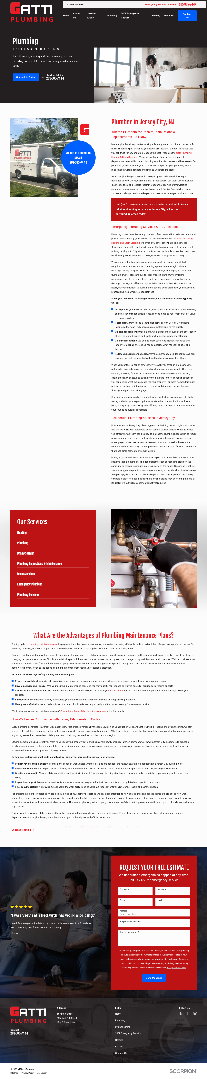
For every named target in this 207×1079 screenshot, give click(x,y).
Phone (122, 900)
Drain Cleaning (122, 1026)
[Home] (31, 12)
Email (159, 900)
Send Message (154, 977)
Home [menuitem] (66, 15)
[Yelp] (180, 1013)
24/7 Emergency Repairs (128, 1033)
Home (118, 1013)
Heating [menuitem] (156, 15)
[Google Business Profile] (195, 1013)
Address (123, 911)
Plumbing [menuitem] (112, 15)
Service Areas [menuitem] (91, 15)
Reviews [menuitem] (168, 15)
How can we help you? (129, 932)
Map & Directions (66, 1022)
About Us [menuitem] (76, 15)
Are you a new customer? (131, 921)
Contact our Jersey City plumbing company (83, 711)
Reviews (119, 1046)
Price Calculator (75, 4)
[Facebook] (188, 1013)
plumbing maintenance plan (43, 644)
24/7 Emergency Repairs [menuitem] (130, 15)
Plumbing (120, 1020)
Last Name (161, 889)
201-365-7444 (188, 4)
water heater (117, 690)
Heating (119, 1040)
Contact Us (121, 1053)
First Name (124, 889)
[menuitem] (14, 1073)
